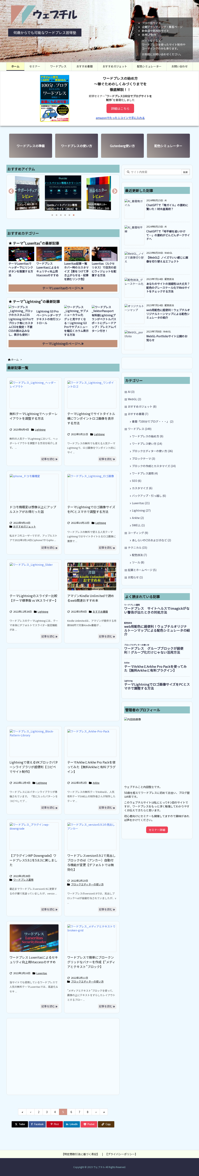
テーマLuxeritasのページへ (61, 288)
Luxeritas (41, 973)
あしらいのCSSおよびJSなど (151, 540)
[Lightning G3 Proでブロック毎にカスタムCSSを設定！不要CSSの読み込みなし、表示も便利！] (21, 311)
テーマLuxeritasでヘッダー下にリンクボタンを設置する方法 (21, 269)
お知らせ (135, 577)
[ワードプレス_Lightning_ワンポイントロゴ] (91, 394)
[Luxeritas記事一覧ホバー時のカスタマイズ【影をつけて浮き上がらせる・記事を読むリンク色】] (77, 254)
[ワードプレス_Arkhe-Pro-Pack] (91, 743)
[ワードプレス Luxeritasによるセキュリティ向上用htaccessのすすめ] (49, 254)
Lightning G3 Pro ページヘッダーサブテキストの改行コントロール (48, 317)
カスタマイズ (142, 488)
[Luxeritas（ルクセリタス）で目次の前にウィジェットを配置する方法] (104, 254)
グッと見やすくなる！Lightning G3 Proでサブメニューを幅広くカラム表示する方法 (76, 326)
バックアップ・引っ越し (149, 496)
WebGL (134, 399)
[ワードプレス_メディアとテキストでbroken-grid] (91, 938)
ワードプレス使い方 (147, 443)
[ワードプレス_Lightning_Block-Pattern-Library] (34, 743)
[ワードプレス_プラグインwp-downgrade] (34, 836)
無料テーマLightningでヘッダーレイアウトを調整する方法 (34, 416)
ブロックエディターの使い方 (87, 884)
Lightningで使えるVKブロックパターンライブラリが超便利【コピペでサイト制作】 (34, 767)
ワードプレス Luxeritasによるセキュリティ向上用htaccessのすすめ (47, 269)
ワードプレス (139, 429)
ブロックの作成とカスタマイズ (154, 466)
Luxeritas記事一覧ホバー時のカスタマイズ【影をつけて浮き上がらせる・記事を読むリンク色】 (76, 271)
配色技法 (139, 555)
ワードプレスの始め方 (147, 436)
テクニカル (137, 547)
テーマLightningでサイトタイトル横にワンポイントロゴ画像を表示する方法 (91, 418)
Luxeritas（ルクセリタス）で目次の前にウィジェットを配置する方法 (104, 269)
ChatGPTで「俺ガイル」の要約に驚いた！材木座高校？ (167, 207)
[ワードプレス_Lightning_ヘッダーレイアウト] (34, 394)
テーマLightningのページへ (61, 343)
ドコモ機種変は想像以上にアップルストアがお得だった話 (33, 509)
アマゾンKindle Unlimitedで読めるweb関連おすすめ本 (90, 598)
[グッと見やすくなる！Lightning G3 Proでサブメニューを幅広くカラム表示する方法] (77, 311)
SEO (136, 481)
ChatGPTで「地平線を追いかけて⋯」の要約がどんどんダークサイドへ (168, 235)
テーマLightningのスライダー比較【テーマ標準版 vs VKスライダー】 (34, 598)
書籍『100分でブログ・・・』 (152, 421)
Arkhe (96, 783)
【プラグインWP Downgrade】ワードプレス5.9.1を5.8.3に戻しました (33, 860)
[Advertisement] (62, 684)
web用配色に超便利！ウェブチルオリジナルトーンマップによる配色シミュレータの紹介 (168, 313)
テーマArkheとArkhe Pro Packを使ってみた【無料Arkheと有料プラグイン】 (91, 767)
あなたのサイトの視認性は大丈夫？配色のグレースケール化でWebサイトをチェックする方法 (168, 287)
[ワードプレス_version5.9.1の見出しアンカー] (91, 836)
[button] (13, 192)
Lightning (40, 429)
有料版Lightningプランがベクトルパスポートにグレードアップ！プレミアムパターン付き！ (104, 323)
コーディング (138, 533)
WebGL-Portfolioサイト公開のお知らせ (166, 338)
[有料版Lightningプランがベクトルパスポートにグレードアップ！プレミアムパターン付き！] (104, 309)
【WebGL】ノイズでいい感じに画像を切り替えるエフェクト (167, 259)
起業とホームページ (142, 570)
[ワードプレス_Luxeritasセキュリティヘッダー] (34, 938)
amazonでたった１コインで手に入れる (120, 118)
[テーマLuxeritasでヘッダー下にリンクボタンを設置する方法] (21, 254)
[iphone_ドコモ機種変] (34, 488)
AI (131, 392)
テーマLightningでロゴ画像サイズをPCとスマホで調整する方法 (91, 509)
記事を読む (48, 459)
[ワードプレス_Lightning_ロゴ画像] (91, 488)
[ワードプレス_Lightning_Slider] (34, 576)
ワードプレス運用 (23, 879)
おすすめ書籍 (100, 611)
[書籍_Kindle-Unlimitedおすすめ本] (91, 576)
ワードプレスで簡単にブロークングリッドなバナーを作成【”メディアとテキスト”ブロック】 (91, 962)
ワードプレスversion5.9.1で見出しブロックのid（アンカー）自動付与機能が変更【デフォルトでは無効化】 (91, 862)
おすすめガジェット (24, 526)
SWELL (138, 525)
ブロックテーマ (143, 458)
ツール (138, 562)
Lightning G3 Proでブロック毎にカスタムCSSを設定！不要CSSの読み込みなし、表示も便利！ (21, 326)
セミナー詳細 (157, 830)
